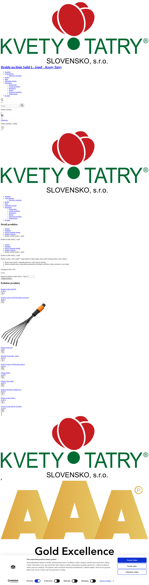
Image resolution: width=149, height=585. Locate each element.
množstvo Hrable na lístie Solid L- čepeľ (14, 276)
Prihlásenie (4, 120)
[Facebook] (1, 480)
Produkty (8, 72)
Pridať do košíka (6, 278)
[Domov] (74, 478)
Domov (7, 229)
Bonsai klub (13, 85)
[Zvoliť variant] (2, 301)
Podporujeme (13, 94)
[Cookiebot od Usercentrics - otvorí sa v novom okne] (13, 581)
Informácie (8, 83)
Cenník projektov (14, 86)
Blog (6, 79)
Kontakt (7, 96)
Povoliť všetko (132, 560)
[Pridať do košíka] (2, 293)
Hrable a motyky (10, 234)
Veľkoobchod (9, 74)
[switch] (57, 581)
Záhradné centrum (11, 81)
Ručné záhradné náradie (12, 232)
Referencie (12, 88)
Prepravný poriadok (15, 76)
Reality (11, 90)
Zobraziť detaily (105, 581)
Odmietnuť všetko (132, 572)
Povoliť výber (132, 566)
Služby (7, 77)
